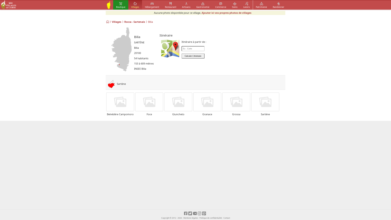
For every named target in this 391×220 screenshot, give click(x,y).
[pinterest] (204, 213)
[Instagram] (200, 213)
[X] (190, 213)
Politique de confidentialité (210, 218)
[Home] (108, 21)
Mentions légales (190, 218)
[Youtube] (195, 213)
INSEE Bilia (140, 68)
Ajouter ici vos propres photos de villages (226, 13)
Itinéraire (166, 35)
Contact (226, 218)
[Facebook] (186, 213)
